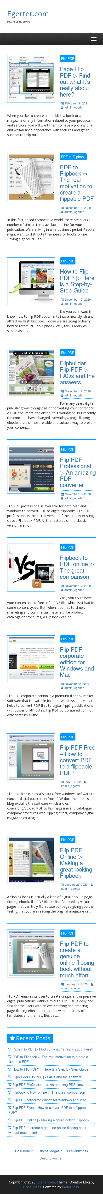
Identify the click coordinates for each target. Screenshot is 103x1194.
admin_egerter (74, 107)
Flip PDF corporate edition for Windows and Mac (77, 662)
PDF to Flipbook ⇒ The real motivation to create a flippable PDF (77, 183)
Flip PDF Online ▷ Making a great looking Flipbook (76, 862)
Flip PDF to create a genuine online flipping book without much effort (77, 959)
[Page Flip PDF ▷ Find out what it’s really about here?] (31, 78)
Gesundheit (24, 1150)
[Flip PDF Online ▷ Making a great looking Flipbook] (31, 859)
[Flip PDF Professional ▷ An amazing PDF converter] (31, 469)
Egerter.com (28, 13)
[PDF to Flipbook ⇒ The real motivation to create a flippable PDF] (31, 176)
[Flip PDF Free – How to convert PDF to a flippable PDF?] (31, 756)
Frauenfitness (77, 1150)
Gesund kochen (51, 1158)
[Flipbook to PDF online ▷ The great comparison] (31, 567)
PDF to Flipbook (73, 156)
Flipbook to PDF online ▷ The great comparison (77, 566)
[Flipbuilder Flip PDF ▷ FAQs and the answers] (31, 372)
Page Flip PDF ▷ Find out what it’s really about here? (75, 81)
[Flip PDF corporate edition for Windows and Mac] (31, 658)
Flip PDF (67, 58)
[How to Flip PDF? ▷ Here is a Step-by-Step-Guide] (31, 280)
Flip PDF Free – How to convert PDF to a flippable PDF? (77, 760)
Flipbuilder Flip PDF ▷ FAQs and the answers (77, 372)
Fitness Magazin (49, 1150)
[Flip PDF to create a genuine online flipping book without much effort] (31, 952)
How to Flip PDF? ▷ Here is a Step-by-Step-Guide (77, 280)
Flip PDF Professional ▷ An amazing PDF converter (78, 472)
